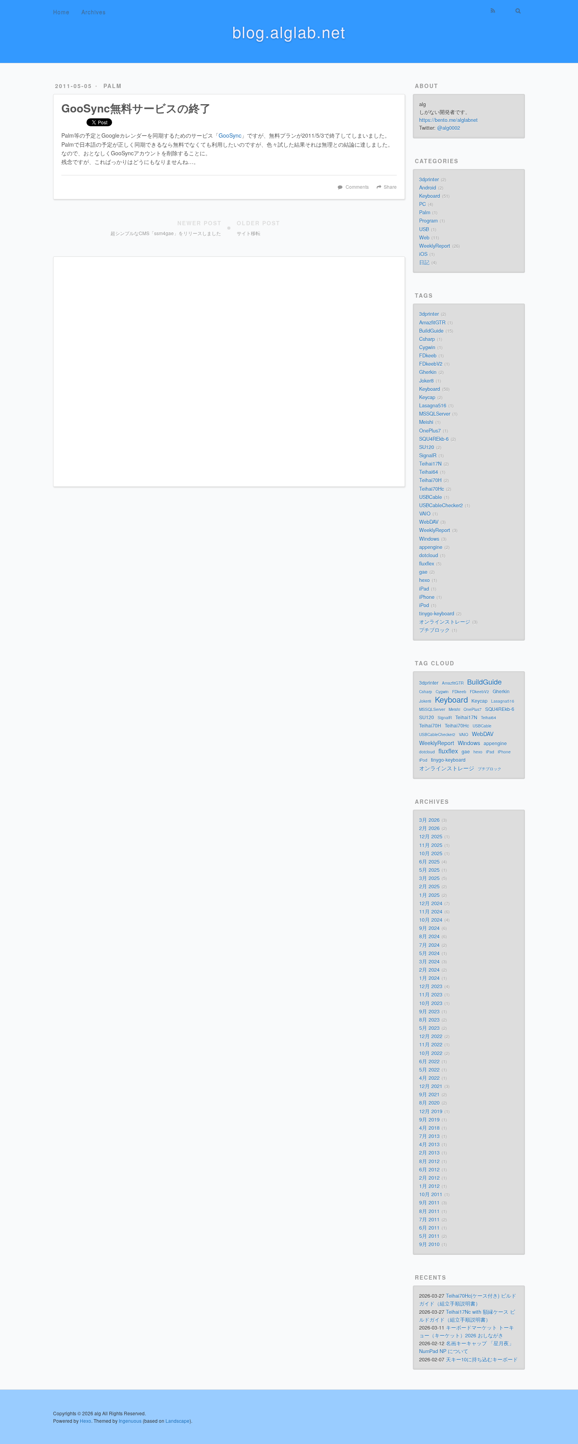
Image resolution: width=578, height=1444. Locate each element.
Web (424, 237)
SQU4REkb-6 (434, 438)
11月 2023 (430, 994)
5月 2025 (429, 869)
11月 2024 (430, 911)
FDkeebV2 (430, 363)
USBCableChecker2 (441, 505)
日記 (424, 262)
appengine (430, 547)
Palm (112, 86)
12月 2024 (430, 903)
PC (422, 204)
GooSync (230, 135)
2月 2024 (429, 969)
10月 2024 (430, 919)
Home (61, 12)
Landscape (178, 1420)
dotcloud (428, 555)
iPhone (426, 596)
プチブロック (434, 630)
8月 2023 (429, 1019)
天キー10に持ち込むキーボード (482, 1359)
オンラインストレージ (444, 621)
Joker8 (426, 380)
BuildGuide (431, 330)
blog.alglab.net (289, 31)
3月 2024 (429, 961)
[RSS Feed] (493, 10)
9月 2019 (429, 1119)
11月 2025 (430, 845)
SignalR (427, 455)
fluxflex (426, 563)
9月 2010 (429, 1244)
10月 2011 (430, 1194)
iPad (424, 588)
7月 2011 (429, 1219)
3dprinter (429, 179)
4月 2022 (429, 1077)
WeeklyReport (434, 245)
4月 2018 (429, 1127)
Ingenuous (130, 1420)
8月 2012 (429, 1161)
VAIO (425, 513)
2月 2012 (429, 1177)
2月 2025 (429, 886)
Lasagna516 (432, 405)
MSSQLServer (434, 413)
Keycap (427, 397)
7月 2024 (429, 945)
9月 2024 (429, 928)
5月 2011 (429, 1236)
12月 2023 (430, 986)
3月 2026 (429, 819)
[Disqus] (229, 371)
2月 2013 (429, 1152)
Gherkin (427, 372)
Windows (429, 538)
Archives (93, 12)
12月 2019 (430, 1111)
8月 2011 (429, 1211)
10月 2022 (430, 1053)
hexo (424, 580)
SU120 (426, 447)
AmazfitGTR (432, 322)
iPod (424, 605)
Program (428, 220)
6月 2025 (429, 861)
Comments (357, 186)
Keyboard (429, 195)
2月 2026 (429, 828)
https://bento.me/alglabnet (448, 119)
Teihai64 (428, 471)
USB (424, 229)
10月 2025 (430, 853)
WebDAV (428, 521)
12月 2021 (430, 1086)
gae (423, 571)
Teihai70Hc (431, 488)
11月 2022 (430, 1044)
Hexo (85, 1420)
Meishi (426, 421)
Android (427, 187)
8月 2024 (429, 936)
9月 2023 (429, 1011)
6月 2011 (429, 1227)
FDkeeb (427, 355)
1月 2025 (429, 895)
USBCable (430, 497)
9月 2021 (429, 1094)
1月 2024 (429, 978)
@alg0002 (448, 127)
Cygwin (427, 347)
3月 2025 (429, 878)
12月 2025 (430, 836)
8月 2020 (429, 1102)
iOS (423, 254)
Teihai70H (430, 480)
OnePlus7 (430, 430)
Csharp (427, 339)
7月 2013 (429, 1136)
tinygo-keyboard (436, 613)
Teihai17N (430, 463)
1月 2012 (429, 1186)
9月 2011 (429, 1202)
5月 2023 (429, 1027)
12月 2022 (430, 1036)
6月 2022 (429, 1061)
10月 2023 (430, 1003)
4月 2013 (429, 1144)
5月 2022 (429, 1069)
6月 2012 (429, 1169)
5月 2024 (429, 953)
